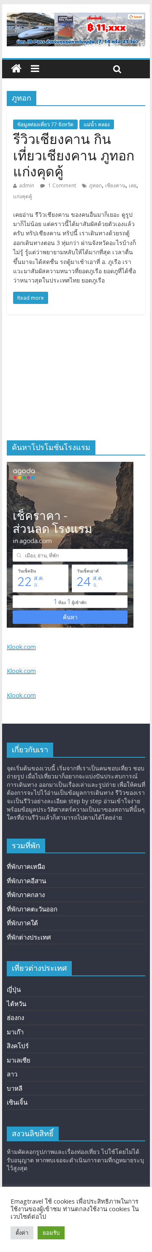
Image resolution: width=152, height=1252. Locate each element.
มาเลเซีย (18, 1060)
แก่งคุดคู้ (22, 196)
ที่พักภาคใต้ (22, 923)
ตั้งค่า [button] (22, 1232)
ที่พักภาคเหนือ (26, 866)
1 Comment (61, 185)
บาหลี (14, 1088)
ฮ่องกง (15, 1017)
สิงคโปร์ (18, 1046)
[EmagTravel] (16, 69)
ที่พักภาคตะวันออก (32, 909)
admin (26, 185)
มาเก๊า (15, 1032)
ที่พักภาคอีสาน (26, 880)
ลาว (12, 1074)
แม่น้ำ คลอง (97, 124)
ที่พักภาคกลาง (26, 894)
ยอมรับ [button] (51, 1232)
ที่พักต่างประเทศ (29, 937)
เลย (132, 185)
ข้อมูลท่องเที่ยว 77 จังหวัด (45, 124)
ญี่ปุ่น (14, 989)
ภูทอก (95, 185)
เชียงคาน (115, 185)
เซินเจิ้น (17, 1102)
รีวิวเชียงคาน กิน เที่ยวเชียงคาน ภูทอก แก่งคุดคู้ (73, 155)
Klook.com (21, 647)
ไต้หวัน (16, 1003)
